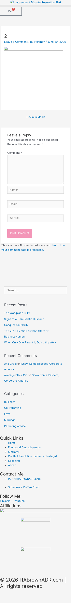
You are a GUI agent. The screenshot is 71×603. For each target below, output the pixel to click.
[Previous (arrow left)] (8, 601)
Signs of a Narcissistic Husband (24, 319)
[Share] (41, 596)
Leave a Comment (16, 41)
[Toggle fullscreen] (24, 596)
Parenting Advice (15, 426)
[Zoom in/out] (8, 596)
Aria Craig (10, 363)
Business (9, 401)
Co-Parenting (12, 407)
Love (7, 413)
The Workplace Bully (17, 312)
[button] (35, 6)
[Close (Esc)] (57, 596)
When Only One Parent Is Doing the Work (30, 342)
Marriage (9, 420)
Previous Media (35, 116)
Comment (14, 152)
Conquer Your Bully (16, 324)
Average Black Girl (15, 375)
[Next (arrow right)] (24, 601)
